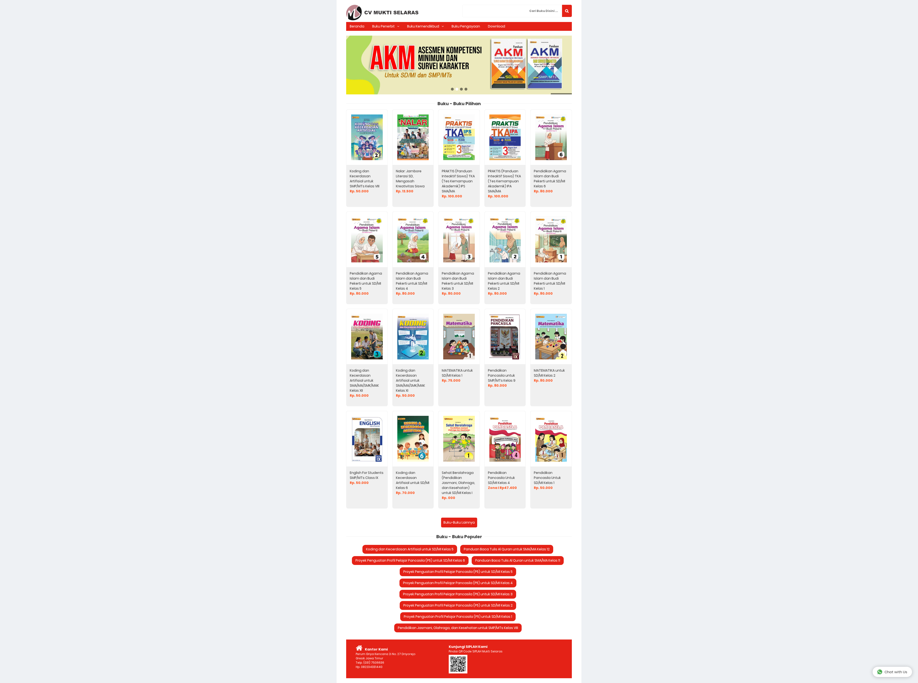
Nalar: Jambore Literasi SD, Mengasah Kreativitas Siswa (410, 179)
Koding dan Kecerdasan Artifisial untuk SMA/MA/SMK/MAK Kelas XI (410, 380)
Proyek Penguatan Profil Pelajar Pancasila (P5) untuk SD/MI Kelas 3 (458, 594)
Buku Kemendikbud (423, 26)
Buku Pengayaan (466, 26)
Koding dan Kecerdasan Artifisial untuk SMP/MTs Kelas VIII (364, 179)
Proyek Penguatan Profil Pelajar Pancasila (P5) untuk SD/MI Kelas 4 (458, 582)
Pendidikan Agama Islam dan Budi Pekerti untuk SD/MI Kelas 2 (504, 281)
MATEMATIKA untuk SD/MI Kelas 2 (549, 373)
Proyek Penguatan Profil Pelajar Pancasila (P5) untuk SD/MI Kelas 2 (458, 605)
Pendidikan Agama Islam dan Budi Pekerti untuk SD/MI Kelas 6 (550, 179)
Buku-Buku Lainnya (459, 522)
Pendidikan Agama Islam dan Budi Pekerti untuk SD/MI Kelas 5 (366, 281)
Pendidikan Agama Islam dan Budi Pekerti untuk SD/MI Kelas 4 (412, 281)
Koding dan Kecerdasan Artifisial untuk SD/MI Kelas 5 (410, 549)
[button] (567, 11)
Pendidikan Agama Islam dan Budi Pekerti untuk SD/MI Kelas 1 (550, 281)
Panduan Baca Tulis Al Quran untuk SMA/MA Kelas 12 (507, 549)
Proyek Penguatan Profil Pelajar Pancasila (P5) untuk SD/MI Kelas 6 (410, 560)
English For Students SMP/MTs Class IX (366, 475)
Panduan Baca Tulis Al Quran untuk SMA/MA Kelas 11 (517, 560)
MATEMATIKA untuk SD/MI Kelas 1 (457, 373)
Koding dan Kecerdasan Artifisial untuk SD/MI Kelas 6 (412, 480)
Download (496, 26)
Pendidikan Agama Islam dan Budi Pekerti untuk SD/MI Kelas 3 (458, 281)
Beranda (357, 26)
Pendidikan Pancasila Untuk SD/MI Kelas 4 (501, 477)
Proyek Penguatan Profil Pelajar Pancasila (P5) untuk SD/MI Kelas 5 (458, 571)
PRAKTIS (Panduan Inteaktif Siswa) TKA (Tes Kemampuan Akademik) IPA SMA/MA (504, 181)
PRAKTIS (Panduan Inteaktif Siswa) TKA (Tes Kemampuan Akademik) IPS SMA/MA (458, 181)
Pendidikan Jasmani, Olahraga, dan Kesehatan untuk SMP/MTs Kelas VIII (458, 627)
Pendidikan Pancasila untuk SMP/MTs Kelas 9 (501, 375)
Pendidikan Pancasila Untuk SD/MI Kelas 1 (547, 477)
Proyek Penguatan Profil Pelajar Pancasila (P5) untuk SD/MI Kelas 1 (458, 616)
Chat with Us (896, 671)
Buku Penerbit (383, 26)
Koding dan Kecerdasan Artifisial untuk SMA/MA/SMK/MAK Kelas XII (364, 380)
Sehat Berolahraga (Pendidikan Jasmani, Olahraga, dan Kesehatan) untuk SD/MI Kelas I (458, 482)
